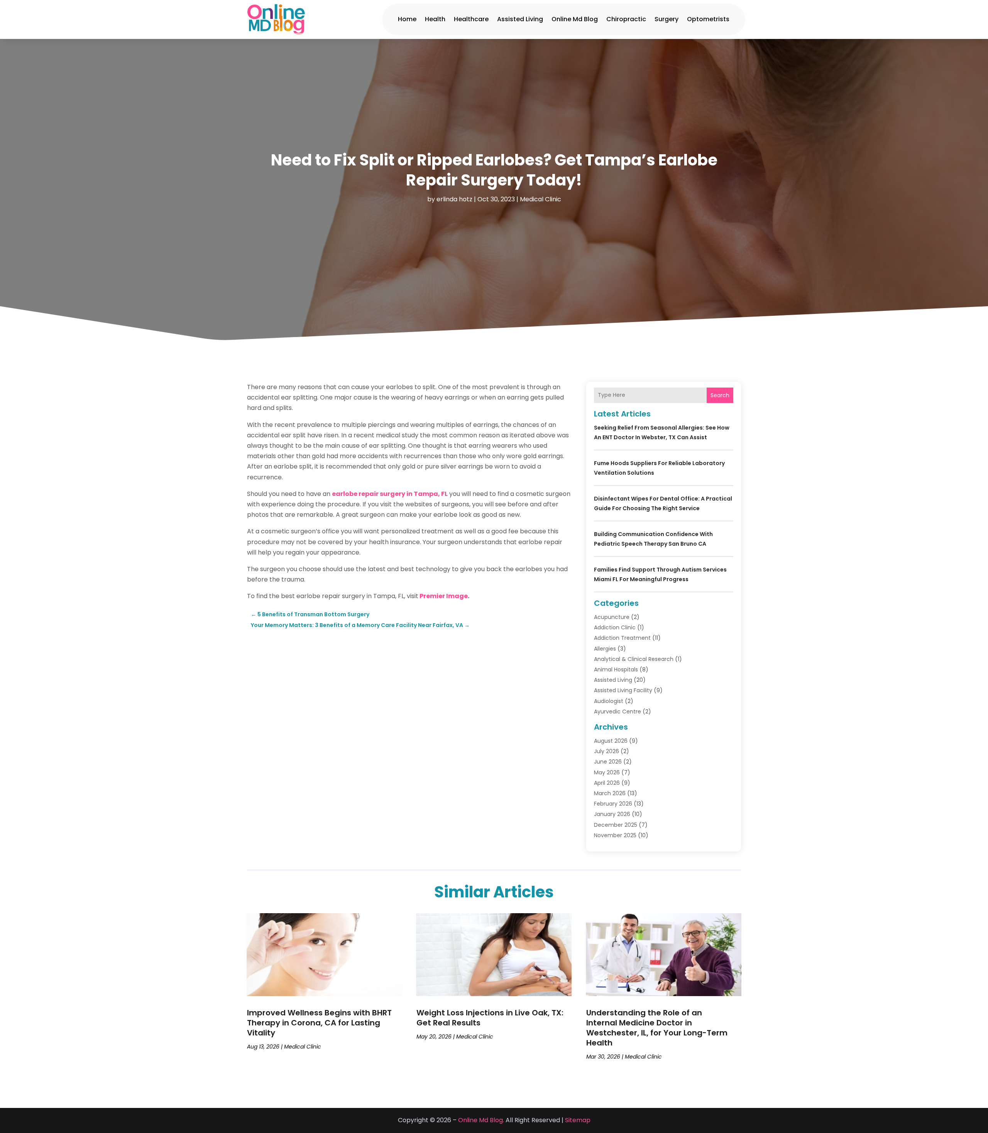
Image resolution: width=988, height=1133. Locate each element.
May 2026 (607, 772)
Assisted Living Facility (623, 690)
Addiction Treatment (622, 638)
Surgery (666, 19)
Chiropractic (626, 19)
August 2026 (611, 741)
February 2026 (613, 804)
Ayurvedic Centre (617, 711)
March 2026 (610, 793)
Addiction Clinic (615, 627)
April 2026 (607, 783)
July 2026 (606, 751)
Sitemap (577, 1120)
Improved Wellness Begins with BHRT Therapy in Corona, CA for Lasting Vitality (319, 1022)
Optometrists (708, 19)
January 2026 (612, 814)
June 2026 (608, 761)
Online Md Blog (575, 19)
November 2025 (615, 835)
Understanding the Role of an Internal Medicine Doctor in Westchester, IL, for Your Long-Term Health (656, 1027)
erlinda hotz (454, 199)
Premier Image (444, 596)
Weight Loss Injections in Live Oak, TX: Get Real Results (489, 1017)
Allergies (605, 648)
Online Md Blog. (481, 1120)
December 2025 (615, 825)
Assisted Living (520, 19)
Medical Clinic (540, 199)
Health (435, 19)
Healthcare (471, 19)
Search (720, 395)
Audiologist (608, 701)
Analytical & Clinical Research (633, 659)
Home (407, 19)
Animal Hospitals (616, 669)
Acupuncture (611, 617)
